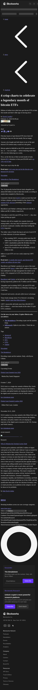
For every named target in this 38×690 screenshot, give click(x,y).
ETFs (2, 228)
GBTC (18, 198)
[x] (13, 626)
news (6, 54)
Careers (5, 657)
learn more (10, 397)
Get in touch (23, 606)
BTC (7, 159)
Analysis (7, 90)
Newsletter (4, 175)
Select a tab (4, 511)
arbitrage (29, 202)
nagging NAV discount (8, 202)
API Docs (6, 671)
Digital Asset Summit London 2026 (12, 401)
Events (5, 640)
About (5, 654)
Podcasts (6, 634)
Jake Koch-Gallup (8, 491)
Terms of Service (8, 681)
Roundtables (7, 643)
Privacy (5, 678)
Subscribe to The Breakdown (10, 179)
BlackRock (4, 279)
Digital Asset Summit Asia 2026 (10, 372)
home (6, 19)
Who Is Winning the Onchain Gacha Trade (14, 444)
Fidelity (13, 279)
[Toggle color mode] (34, 3)
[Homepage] (11, 4)
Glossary (6, 684)
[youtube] (5, 626)
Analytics (6, 647)
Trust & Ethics (7, 674)
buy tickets (4, 397)
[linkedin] (9, 626)
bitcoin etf (8, 335)
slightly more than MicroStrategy (16, 300)
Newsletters (6, 637)
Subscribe (28, 581)
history (13, 268)
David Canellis (7, 116)
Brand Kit (6, 664)
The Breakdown (6, 352)
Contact (5, 661)
